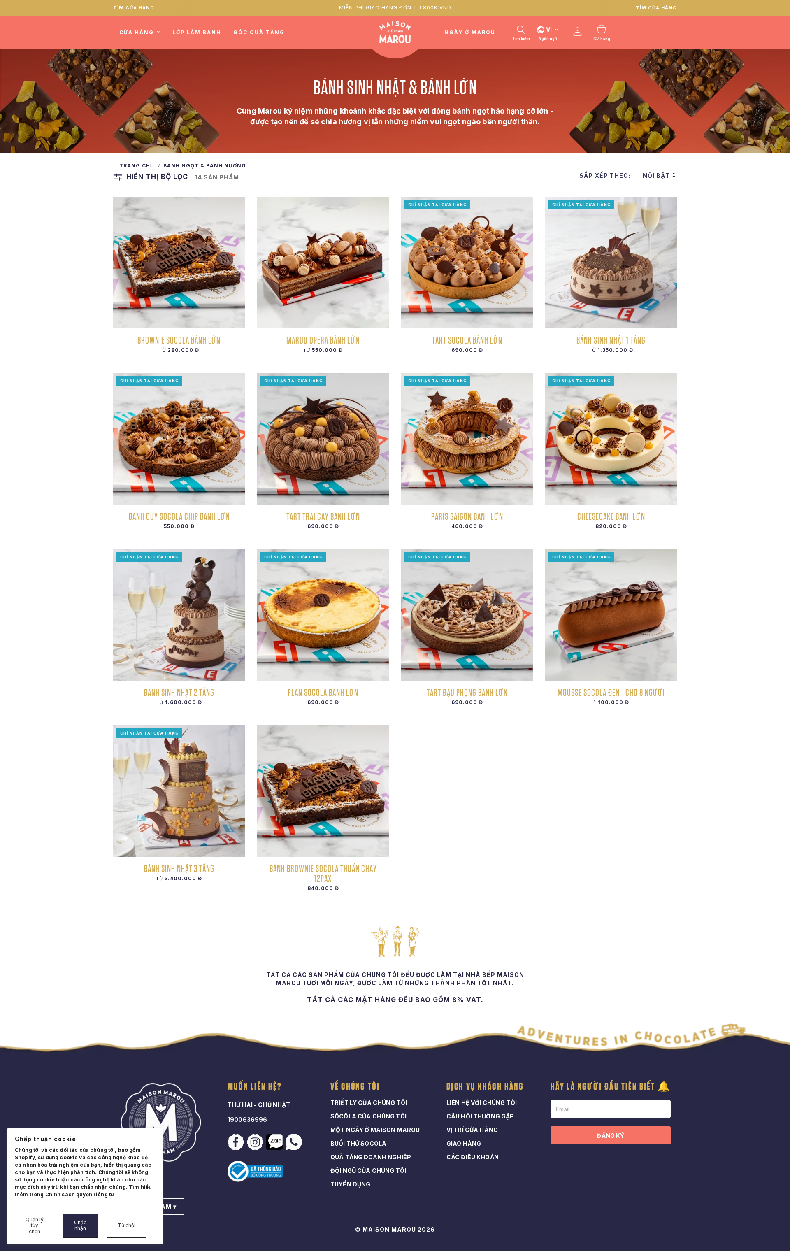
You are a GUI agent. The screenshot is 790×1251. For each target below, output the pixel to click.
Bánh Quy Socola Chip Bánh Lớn (179, 516)
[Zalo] (275, 1142)
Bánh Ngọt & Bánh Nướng (204, 166)
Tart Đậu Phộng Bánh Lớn (467, 692)
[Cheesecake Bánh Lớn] (611, 439)
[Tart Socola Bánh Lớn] (467, 262)
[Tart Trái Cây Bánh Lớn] (323, 439)
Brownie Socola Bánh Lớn (179, 340)
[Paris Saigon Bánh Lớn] (467, 439)
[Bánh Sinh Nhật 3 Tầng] (179, 791)
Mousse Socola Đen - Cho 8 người (611, 692)
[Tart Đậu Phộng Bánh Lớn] (467, 615)
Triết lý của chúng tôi (368, 1102)
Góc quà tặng (259, 32)
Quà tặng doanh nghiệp (370, 1156)
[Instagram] (256, 1142)
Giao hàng (463, 1143)
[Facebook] (237, 1142)
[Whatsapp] (295, 1142)
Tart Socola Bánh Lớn (467, 340)
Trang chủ (136, 166)
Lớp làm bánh (196, 32)
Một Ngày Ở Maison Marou (375, 1129)
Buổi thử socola (358, 1143)
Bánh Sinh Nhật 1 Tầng (611, 340)
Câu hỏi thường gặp (480, 1116)
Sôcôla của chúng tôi (368, 1116)
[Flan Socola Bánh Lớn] (323, 615)
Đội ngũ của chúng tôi (368, 1170)
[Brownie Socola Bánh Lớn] (179, 262)
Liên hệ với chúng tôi (481, 1102)
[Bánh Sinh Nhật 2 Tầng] (179, 615)
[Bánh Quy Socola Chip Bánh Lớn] (179, 439)
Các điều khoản (472, 1156)
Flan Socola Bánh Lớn (323, 692)
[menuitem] (142, 32)
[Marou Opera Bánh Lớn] (323, 262)
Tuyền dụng (350, 1184)
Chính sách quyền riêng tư (79, 1194)
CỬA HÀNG (136, 32)
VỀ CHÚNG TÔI (355, 1087)
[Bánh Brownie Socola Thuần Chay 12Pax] (323, 791)
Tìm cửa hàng (133, 8)
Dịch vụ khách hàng (485, 1087)
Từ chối (126, 1225)
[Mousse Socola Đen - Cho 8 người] (611, 615)
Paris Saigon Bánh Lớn (467, 516)
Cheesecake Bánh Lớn (611, 516)
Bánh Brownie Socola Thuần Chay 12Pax (323, 873)
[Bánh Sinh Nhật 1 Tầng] (611, 262)
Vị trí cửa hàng (472, 1129)
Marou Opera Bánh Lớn (323, 340)
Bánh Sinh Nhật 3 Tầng (179, 868)
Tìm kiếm (521, 38)
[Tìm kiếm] (521, 29)
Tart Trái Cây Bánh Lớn (323, 516)
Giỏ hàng (601, 39)
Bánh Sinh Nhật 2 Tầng (179, 692)
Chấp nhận (80, 1225)
